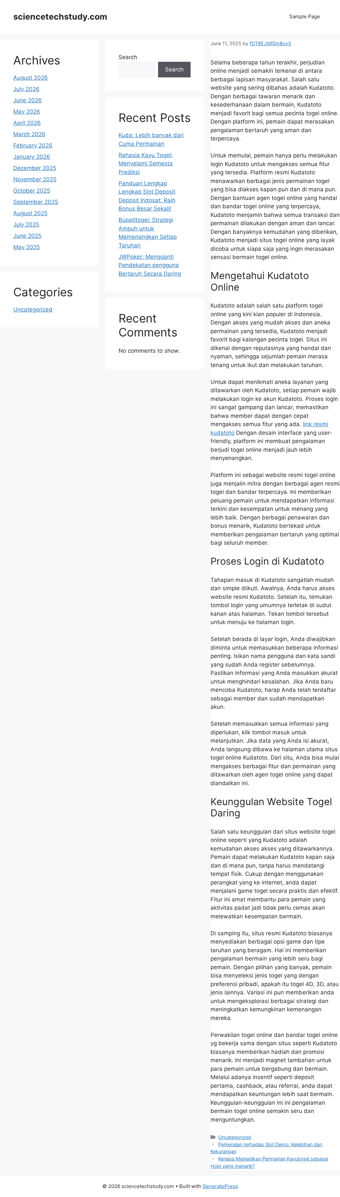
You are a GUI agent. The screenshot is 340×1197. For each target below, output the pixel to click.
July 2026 (26, 89)
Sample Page (304, 16)
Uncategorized (234, 1137)
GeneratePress (220, 1186)
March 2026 (29, 134)
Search (128, 57)
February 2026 (32, 145)
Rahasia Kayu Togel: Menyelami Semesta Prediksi (146, 163)
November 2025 (34, 179)
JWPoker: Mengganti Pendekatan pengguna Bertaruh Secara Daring (150, 265)
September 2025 (35, 202)
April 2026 (27, 123)
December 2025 (34, 168)
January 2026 (31, 156)
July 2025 (26, 224)
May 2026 (26, 111)
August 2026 (30, 77)
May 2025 (26, 247)
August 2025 (30, 213)
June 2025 (27, 235)
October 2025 (31, 190)
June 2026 (27, 100)
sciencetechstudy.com (60, 17)
